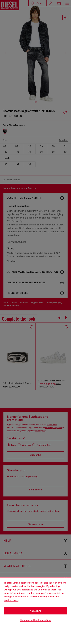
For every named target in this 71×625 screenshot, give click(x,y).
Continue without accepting (35, 620)
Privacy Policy (46, 596)
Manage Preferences (15, 596)
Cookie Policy (11, 600)
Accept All (35, 610)
